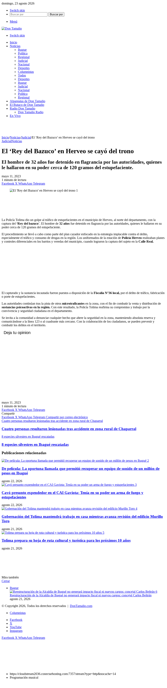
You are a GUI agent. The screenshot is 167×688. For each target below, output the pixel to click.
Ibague (22, 49)
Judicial (23, 60)
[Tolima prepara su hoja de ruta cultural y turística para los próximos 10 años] (53, 532)
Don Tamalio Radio (30, 112)
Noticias (15, 46)
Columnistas (26, 71)
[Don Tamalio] (12, 28)
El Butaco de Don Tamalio (27, 105)
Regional (24, 57)
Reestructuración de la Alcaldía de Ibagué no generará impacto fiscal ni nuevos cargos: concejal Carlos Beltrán (81, 595)
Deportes (24, 68)
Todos (22, 75)
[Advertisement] (83, 205)
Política (22, 53)
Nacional (24, 64)
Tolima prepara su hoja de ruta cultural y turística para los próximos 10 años (66, 540)
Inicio (13, 42)
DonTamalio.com (81, 606)
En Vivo (15, 116)
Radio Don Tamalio (22, 108)
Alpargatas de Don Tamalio (27, 101)
